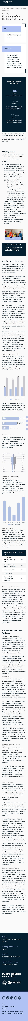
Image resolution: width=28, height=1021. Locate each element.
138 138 (4, 942)
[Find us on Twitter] (7, 998)
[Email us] (19, 998)
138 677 (4, 949)
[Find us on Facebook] (3, 998)
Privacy (4, 1009)
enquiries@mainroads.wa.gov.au (11, 957)
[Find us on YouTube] (15, 998)
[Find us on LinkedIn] (11, 998)
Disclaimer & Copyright (8, 1006)
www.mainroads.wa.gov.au (9, 964)
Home (3, 8)
